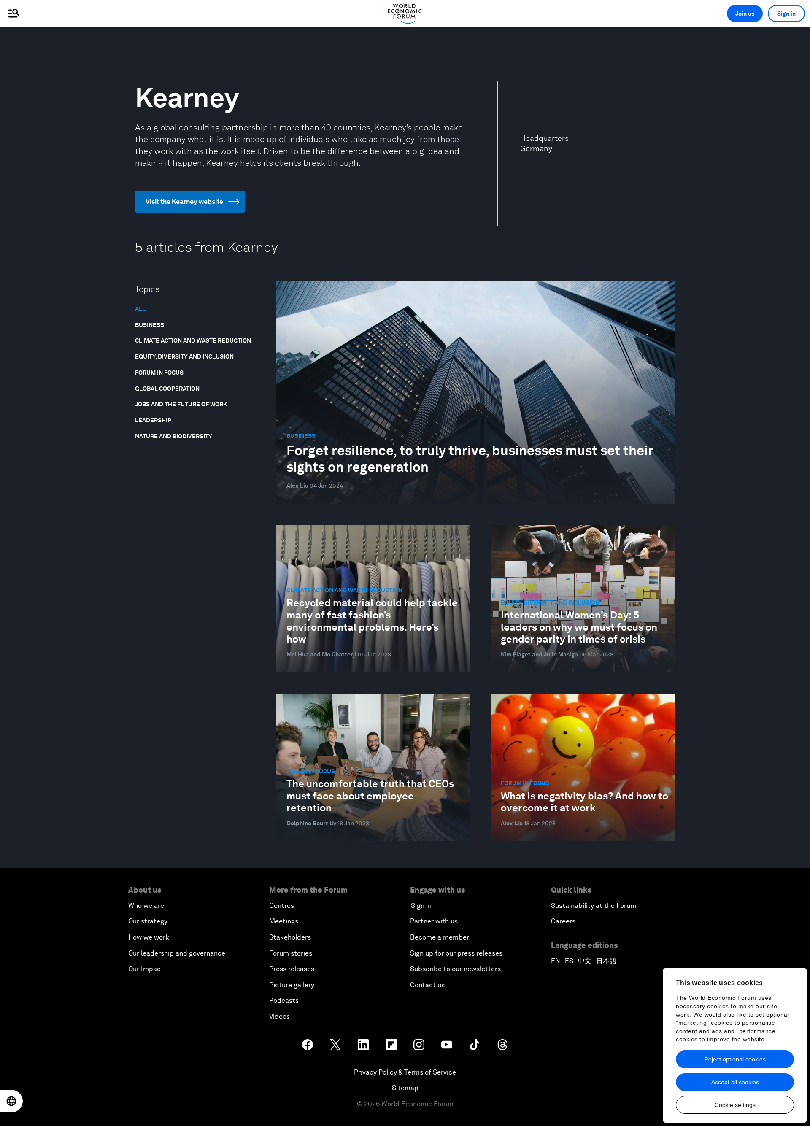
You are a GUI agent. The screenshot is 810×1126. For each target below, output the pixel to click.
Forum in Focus (159, 372)
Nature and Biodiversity (173, 436)
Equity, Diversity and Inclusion (184, 356)
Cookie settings (735, 1105)
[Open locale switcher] (11, 1101)
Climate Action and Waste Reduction (193, 340)
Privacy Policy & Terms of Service (405, 1072)
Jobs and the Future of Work (181, 404)
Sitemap (405, 1088)
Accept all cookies (735, 1082)
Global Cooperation (167, 388)
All (140, 308)
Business (149, 324)
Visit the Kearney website (184, 201)
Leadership (153, 420)
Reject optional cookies (735, 1059)
